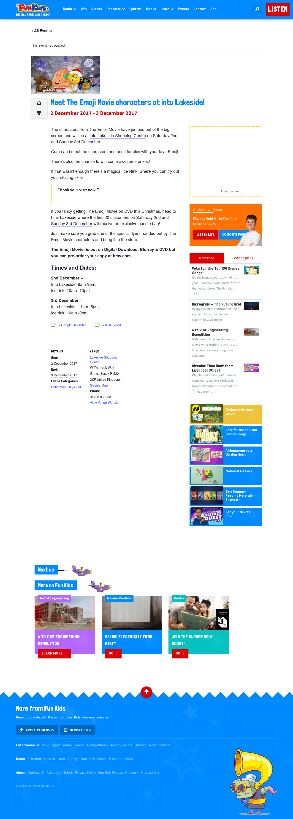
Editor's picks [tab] (242, 258)
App (213, 9)
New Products (159, 745)
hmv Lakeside (63, 217)
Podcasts (113, 9)
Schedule (34, 759)
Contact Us (36, 772)
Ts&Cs (68, 772)
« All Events (41, 30)
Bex (92, 759)
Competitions (97, 745)
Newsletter (81, 730)
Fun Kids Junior (121, 759)
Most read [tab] (206, 258)
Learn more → (54, 653)
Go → (113, 653)
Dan (84, 759)
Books (151, 9)
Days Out (74, 387)
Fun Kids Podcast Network (118, 772)
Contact (199, 9)
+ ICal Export (111, 325)
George (73, 759)
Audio (67, 745)
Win (84, 9)
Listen (278, 9)
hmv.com (122, 256)
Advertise (54, 772)
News (45, 745)
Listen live (205, 234)
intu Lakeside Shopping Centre (118, 135)
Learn (165, 9)
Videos (96, 9)
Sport (56, 745)
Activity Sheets (121, 745)
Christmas (58, 387)
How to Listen (54, 759)
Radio (68, 9)
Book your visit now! (78, 190)
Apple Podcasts (40, 730)
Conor (102, 759)
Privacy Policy (85, 772)
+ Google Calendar (72, 325)
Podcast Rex (150, 772)
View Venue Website (104, 402)
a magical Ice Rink (120, 171)
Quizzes (135, 9)
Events (183, 9)
